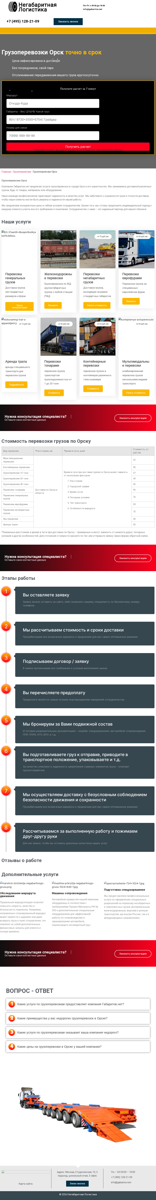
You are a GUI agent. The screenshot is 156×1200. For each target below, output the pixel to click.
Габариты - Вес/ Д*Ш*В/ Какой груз (27, 111)
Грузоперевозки (22, 171)
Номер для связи (16, 127)
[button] (93, 6)
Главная (6, 171)
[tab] (78, 1004)
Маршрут (12, 95)
